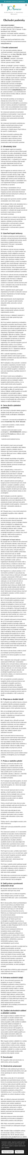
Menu (26, 5)
